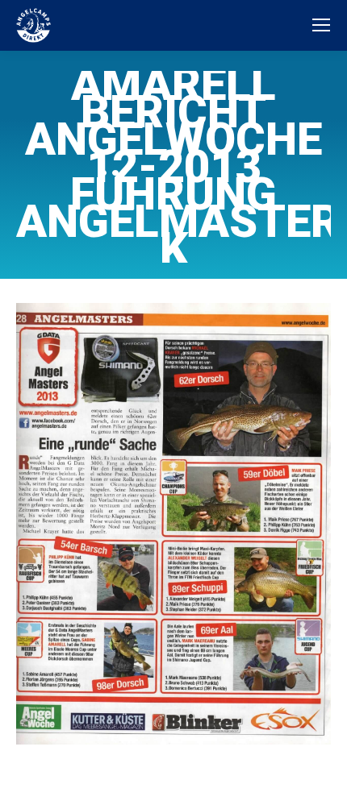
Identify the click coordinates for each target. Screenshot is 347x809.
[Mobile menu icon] (321, 25)
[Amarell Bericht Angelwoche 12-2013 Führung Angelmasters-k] (173, 524)
